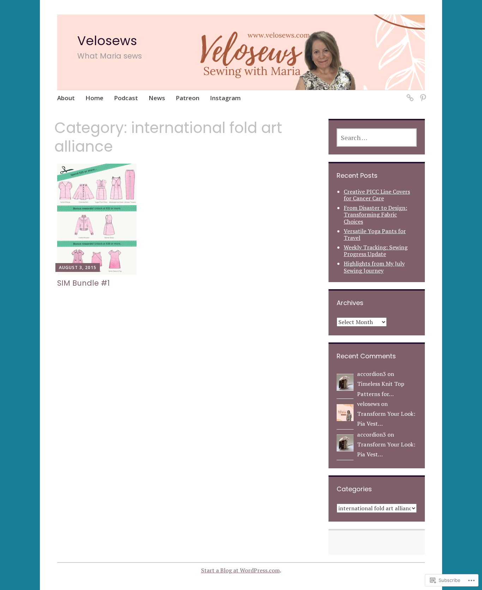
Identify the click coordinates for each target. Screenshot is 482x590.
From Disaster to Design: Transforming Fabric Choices (375, 214)
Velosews (107, 41)
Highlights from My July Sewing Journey (374, 267)
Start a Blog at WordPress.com (240, 570)
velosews (368, 404)
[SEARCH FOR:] (377, 137)
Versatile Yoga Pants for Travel (375, 234)
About (66, 98)
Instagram (225, 98)
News (157, 98)
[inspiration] (422, 94)
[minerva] (409, 94)
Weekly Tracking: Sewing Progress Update (376, 250)
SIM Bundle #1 (83, 283)
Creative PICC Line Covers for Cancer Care (377, 195)
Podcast (126, 98)
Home (94, 98)
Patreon (187, 98)
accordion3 (371, 374)
